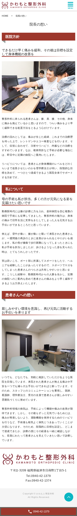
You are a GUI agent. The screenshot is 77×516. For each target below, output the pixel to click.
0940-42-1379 (41, 475)
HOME (5, 16)
